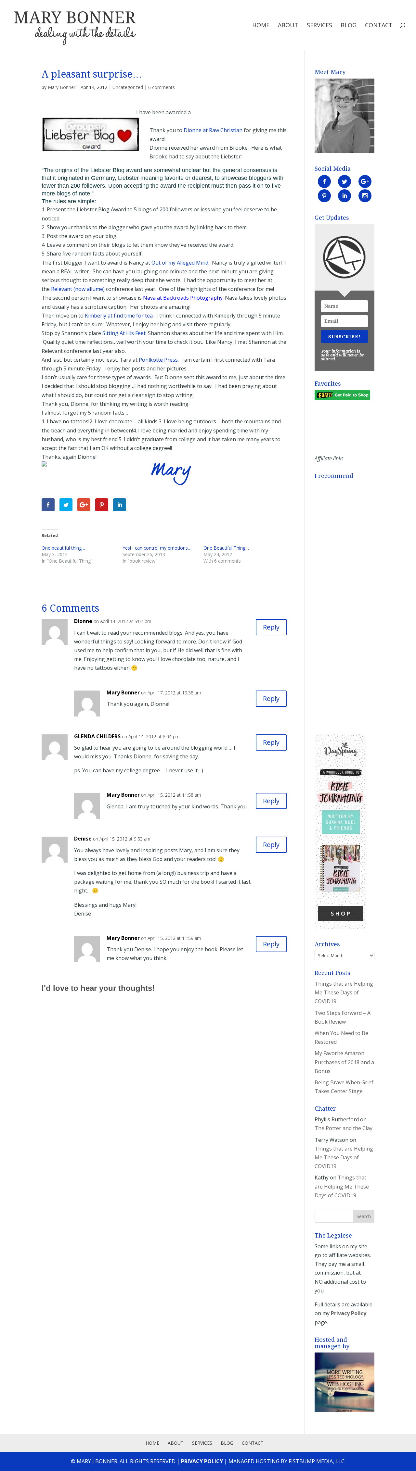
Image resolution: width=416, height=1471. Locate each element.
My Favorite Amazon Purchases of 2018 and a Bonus (344, 1062)
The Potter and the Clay (343, 1128)
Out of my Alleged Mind (179, 262)
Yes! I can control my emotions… (157, 548)
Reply (271, 627)
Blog (349, 26)
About (288, 26)
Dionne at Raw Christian (213, 130)
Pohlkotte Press (158, 359)
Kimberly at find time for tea (119, 315)
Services (319, 26)
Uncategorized (127, 87)
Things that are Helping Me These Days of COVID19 (344, 992)
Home (260, 26)
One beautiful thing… (63, 548)
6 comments (161, 87)
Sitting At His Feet (124, 333)
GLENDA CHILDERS (97, 736)
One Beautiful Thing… (226, 548)
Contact (379, 26)
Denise (83, 838)
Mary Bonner (61, 87)
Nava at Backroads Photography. (183, 297)
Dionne (83, 621)
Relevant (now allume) (78, 289)
